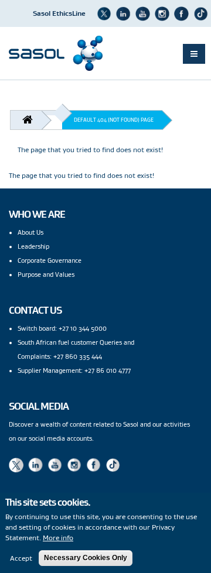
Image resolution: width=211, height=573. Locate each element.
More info (58, 537)
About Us (30, 232)
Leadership (33, 246)
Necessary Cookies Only (85, 558)
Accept (21, 558)
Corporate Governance (49, 260)
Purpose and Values (46, 274)
